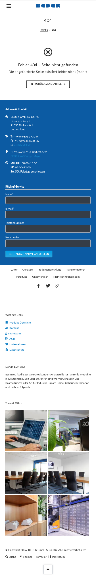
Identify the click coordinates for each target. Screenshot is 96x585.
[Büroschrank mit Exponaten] (26, 515)
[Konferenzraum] (26, 472)
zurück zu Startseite (49, 83)
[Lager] (68, 515)
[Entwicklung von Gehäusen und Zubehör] (26, 430)
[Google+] (57, 286)
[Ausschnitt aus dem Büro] (68, 430)
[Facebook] (38, 286)
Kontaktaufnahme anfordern (29, 254)
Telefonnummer (14, 223)
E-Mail (11, 208)
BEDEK (44, 30)
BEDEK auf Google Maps (25, 156)
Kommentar (12, 237)
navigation (9, 6)
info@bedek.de (22, 145)
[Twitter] (48, 286)
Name (11, 194)
